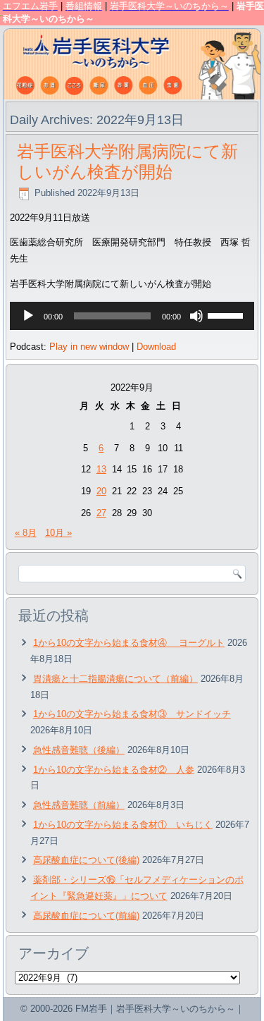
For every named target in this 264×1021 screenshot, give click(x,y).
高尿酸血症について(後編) (86, 860)
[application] (132, 316)
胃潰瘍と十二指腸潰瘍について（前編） (115, 678)
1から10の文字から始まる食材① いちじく (123, 824)
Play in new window (89, 346)
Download (156, 346)
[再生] (28, 316)
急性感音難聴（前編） (79, 805)
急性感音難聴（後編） (79, 750)
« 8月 (26, 532)
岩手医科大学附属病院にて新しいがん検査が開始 (127, 161)
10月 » (58, 532)
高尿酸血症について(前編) (86, 915)
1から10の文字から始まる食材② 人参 (113, 769)
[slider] (227, 314)
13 (101, 469)
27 (101, 513)
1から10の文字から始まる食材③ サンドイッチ (132, 714)
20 (101, 491)
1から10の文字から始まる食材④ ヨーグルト (129, 642)
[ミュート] (196, 316)
